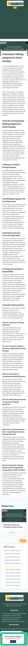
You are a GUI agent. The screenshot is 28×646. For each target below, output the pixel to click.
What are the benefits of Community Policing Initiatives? (15, 575)
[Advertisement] (14, 23)
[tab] (12, 532)
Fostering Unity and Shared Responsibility (14, 563)
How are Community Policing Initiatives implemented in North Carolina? (15, 572)
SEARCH (13, 641)
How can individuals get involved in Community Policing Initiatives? (15, 579)
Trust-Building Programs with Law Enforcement (14, 556)
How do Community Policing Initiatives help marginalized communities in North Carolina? (15, 585)
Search (23, 541)
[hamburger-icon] (15, 8)
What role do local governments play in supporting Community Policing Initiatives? (15, 582)
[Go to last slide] (4, 520)
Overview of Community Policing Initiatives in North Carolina (14, 550)
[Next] (23, 520)
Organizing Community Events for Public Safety (14, 560)
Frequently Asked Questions (11, 566)
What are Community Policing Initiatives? (15, 569)
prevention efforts (18, 148)
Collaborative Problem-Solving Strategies (14, 553)
